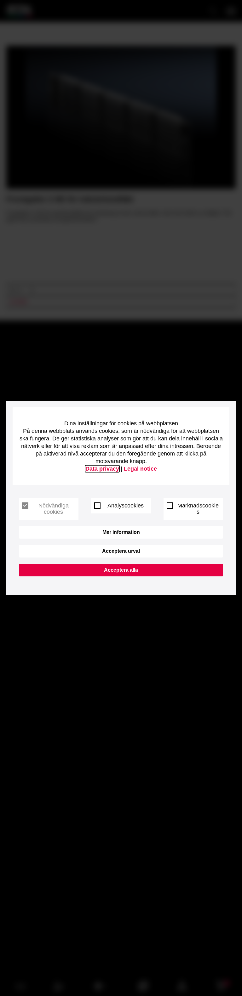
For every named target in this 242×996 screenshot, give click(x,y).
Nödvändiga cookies (53, 508)
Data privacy (102, 469)
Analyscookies (125, 505)
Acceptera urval (121, 551)
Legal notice (140, 469)
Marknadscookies (198, 508)
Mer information (121, 532)
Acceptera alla (121, 570)
